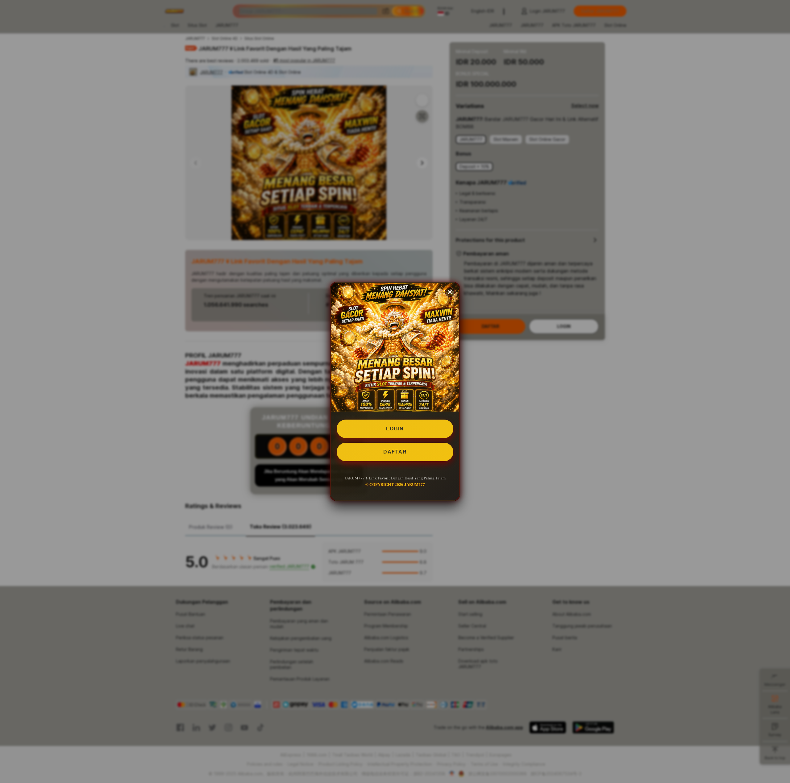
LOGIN (395, 428)
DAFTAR (395, 451)
